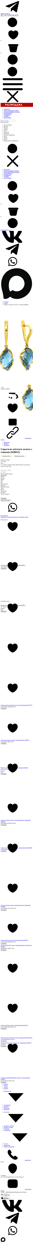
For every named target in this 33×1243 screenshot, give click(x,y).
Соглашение (7, 1130)
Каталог (6, 1084)
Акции (6, 1085)
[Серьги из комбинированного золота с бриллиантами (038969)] (16, 1066)
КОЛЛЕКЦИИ (8, 113)
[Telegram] (13, 12)
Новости (6, 1106)
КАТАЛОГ (7, 109)
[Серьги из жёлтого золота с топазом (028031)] (16, 549)
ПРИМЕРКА (7, 115)
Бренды (6, 1088)
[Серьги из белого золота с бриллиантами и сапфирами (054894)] (16, 796)
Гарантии (6, 1128)
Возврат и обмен (8, 1127)
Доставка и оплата (9, 1126)
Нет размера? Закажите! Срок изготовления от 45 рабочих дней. (14, 516)
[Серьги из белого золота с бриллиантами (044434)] (16, 917)
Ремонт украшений (9, 1146)
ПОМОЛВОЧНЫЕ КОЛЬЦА (12, 112)
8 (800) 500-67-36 (5, 13)
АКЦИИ (6, 116)
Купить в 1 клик (5, 500)
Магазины (6, 1109)
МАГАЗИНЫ (7, 117)
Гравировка (7, 1145)
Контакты (6, 1108)
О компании (7, 1105)
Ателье (6, 1087)
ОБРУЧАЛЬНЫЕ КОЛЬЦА (11, 110)
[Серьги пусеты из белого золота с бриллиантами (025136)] (16, 1026)
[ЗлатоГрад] (9, 15)
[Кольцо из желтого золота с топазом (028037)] (16, 589)
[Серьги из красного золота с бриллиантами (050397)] (16, 716)
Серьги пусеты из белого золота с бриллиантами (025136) (16, 1037)
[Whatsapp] (13, 267)
